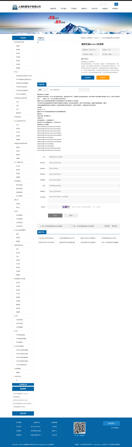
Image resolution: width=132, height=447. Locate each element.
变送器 (18, 64)
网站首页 (53, 8)
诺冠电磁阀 (16, 397)
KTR (16, 331)
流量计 (18, 46)
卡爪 (17, 109)
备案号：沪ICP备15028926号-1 (84, 444)
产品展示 (74, 8)
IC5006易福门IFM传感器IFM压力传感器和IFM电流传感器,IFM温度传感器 (89, 242)
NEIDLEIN (18, 117)
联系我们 (115, 8)
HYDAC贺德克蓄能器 (22, 357)
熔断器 (18, 372)
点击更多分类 (23, 384)
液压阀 (18, 237)
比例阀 (18, 57)
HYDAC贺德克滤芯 (21, 364)
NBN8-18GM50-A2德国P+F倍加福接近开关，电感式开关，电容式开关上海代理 (89, 238)
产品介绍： (41, 84)
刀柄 (17, 102)
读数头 (18, 147)
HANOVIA (18, 376)
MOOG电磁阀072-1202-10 (20, 393)
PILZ (16, 72)
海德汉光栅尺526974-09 (37, 435)
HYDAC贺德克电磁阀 (22, 350)
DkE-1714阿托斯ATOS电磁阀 (110, 242)
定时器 (18, 53)
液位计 (18, 207)
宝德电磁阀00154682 (19, 407)
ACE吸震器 (19, 215)
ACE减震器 (19, 219)
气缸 (17, 125)
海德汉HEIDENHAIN (21, 143)
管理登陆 (117, 444)
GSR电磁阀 (19, 327)
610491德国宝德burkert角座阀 (85, 226)
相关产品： (41, 232)
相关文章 (23, 413)
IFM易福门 (18, 181)
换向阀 (18, 308)
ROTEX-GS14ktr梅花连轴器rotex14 (37, 426)
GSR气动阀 (19, 323)
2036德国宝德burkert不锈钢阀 (109, 238)
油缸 (17, 234)
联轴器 (18, 241)
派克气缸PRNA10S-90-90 (20, 400)
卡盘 (17, 105)
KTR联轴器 (19, 342)
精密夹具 (18, 113)
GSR (16, 316)
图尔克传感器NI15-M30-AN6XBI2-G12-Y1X (23, 403)
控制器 (18, 60)
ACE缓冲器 (19, 226)
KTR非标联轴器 (20, 335)
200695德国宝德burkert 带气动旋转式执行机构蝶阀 (68, 238)
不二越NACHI (19, 162)
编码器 (18, 154)
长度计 (18, 151)
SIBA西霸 (18, 368)
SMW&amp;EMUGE (21, 98)
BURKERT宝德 (19, 42)
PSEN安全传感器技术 (22, 90)
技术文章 (95, 8)
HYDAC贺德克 (19, 346)
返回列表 (114, 226)
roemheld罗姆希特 (20, 230)
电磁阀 (18, 68)
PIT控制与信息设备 (21, 86)
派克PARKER (19, 245)
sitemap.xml (97, 444)
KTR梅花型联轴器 (21, 338)
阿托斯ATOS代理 (20, 278)
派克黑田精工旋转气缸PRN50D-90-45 (37, 431)
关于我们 (64, 8)
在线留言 (105, 8)
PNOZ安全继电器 (21, 94)
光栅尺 (18, 158)
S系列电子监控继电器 (22, 83)
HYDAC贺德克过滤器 (22, 353)
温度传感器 (19, 188)
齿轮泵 (18, 128)
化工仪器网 (111, 444)
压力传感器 (19, 196)
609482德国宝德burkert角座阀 (53, 226)
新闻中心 (84, 8)
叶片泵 (18, 132)
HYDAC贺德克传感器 (22, 361)
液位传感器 (19, 185)
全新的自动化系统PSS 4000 (24, 75)
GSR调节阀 (19, 319)
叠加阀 (18, 304)
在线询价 (88, 77)
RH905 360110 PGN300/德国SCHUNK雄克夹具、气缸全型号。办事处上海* (47, 242)
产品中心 (96, 38)
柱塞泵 (18, 136)
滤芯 (17, 249)
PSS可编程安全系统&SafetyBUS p (24, 79)
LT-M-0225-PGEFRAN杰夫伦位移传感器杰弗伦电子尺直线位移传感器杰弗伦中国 (47, 238)
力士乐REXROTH (20, 121)
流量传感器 (19, 192)
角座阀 (18, 49)
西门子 (17, 200)
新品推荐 (23, 389)
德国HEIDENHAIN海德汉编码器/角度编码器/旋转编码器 (68, 242)
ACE (16, 211)
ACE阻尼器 (19, 222)
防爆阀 (18, 297)
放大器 (18, 252)
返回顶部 (107, 226)
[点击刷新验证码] (65, 206)
